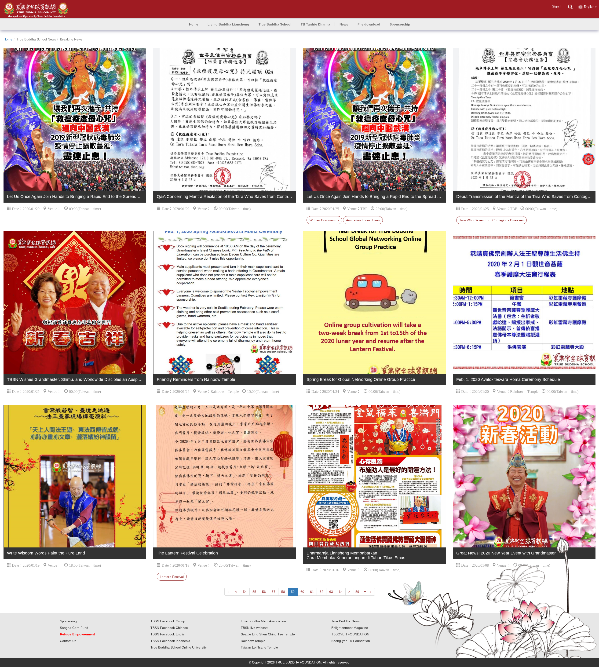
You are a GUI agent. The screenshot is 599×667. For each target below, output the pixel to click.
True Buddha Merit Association (263, 621)
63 (331, 592)
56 (264, 592)
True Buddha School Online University (178, 647)
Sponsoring (68, 621)
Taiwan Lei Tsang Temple (259, 647)
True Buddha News (345, 621)
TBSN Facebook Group (167, 621)
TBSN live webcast (254, 628)
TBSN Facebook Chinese (169, 628)
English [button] (589, 6)
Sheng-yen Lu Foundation (350, 641)
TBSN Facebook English (168, 634)
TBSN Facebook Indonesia (170, 641)
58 (283, 592)
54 (245, 592)
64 (341, 592)
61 (312, 592)
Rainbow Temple (253, 641)
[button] (228, 24)
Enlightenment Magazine (349, 628)
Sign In (557, 6)
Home (8, 39)
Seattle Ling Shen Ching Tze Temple (268, 634)
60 (302, 592)
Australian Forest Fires (363, 220)
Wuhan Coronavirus (324, 220)
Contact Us (68, 641)
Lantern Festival (172, 577)
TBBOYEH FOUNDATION (350, 634)
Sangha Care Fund (74, 628)
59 (293, 592)
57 (273, 592)
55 (254, 592)
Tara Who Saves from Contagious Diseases (491, 220)
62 (321, 592)
